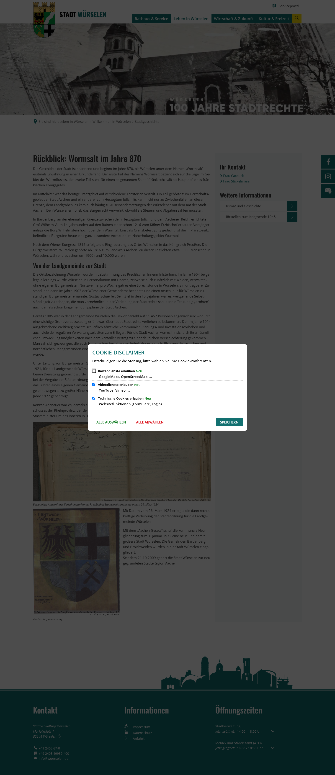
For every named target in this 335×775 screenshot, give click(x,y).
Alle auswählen (111, 422)
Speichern (229, 422)
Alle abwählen (150, 422)
